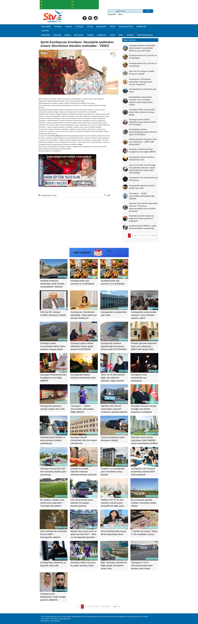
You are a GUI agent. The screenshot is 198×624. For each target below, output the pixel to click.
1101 (115, 606)
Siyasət (68, 26)
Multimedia (141, 26)
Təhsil (112, 35)
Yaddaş (90, 35)
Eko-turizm (79, 35)
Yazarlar (130, 35)
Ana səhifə (46, 26)
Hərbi (120, 35)
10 (155, 235)
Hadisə (67, 35)
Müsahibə (45, 35)
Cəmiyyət (79, 26)
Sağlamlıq (101, 35)
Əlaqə (120, 14)
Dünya (90, 26)
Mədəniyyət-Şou (126, 26)
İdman (112, 26)
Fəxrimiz (45, 31)
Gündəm (58, 26)
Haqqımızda (112, 14)
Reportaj (57, 35)
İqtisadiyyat (101, 26)
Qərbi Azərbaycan (145, 35)
